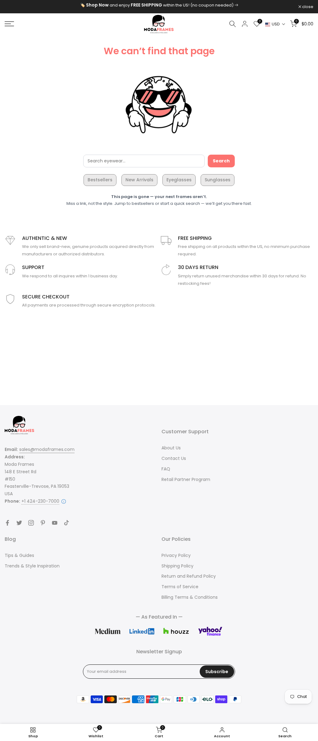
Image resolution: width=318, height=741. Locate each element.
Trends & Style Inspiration (32, 566)
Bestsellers (100, 180)
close (13, 7)
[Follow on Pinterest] (43, 523)
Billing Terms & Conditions (189, 597)
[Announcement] (159, 5)
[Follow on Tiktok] (66, 523)
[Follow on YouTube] (54, 523)
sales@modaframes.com (47, 449)
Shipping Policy (177, 566)
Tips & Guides (19, 555)
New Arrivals (139, 180)
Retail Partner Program (185, 479)
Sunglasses (217, 180)
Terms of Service (179, 587)
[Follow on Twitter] (19, 523)
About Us (171, 448)
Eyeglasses (179, 180)
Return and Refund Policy (188, 576)
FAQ (165, 469)
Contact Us (173, 458)
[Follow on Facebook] (7, 523)
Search (221, 161)
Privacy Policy (176, 555)
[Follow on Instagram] (31, 523)
